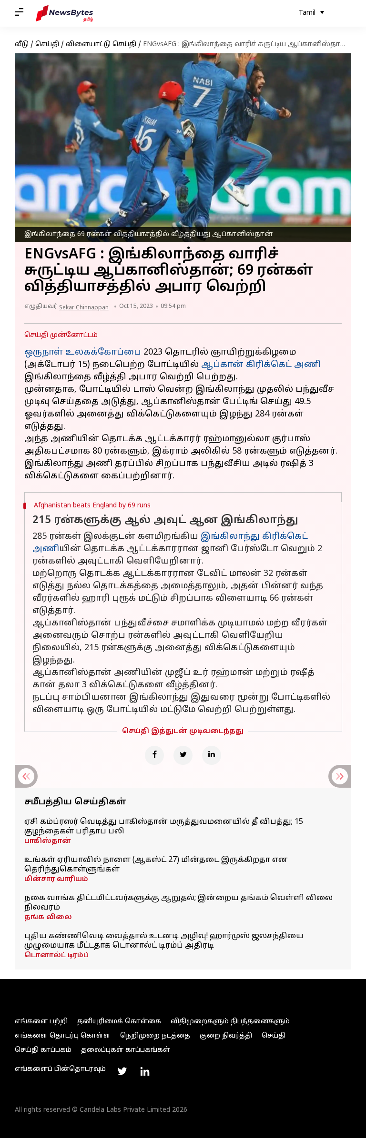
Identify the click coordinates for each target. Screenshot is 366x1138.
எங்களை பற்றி (41, 1022)
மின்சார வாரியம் (56, 879)
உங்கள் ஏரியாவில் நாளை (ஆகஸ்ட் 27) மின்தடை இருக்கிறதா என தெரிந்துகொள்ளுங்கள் (156, 864)
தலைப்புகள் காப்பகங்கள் (125, 1050)
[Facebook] (154, 755)
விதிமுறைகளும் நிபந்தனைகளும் (230, 1022)
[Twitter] (183, 755)
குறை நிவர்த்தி (226, 1036)
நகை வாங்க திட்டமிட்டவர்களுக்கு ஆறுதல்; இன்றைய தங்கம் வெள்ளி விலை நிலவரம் (178, 902)
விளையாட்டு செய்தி (101, 44)
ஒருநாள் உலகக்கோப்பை (82, 352)
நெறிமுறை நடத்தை (155, 1036)
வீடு (22, 44)
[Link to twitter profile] (122, 1071)
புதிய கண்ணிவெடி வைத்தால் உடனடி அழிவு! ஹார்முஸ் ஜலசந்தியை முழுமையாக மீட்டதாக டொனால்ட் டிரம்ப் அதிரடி (164, 940)
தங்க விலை (48, 917)
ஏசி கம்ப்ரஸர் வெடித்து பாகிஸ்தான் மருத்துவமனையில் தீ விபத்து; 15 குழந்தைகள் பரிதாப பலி (163, 826)
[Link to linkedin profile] (144, 1071)
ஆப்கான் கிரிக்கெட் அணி (261, 364)
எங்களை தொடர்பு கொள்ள (63, 1036)
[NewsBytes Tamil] (64, 13)
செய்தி (47, 44)
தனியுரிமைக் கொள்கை (119, 1022)
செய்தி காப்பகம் (43, 1050)
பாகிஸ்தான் (47, 841)
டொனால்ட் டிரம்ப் (56, 955)
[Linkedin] (211, 755)
